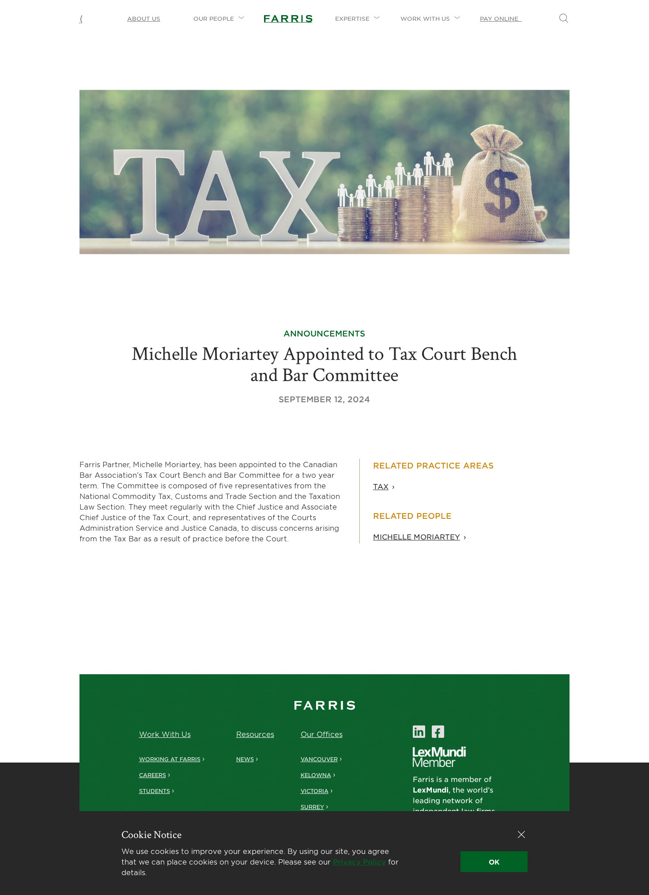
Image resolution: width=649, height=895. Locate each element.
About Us (143, 18)
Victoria (314, 790)
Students (154, 790)
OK (494, 861)
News (245, 759)
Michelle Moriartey (416, 536)
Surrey (312, 806)
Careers (152, 774)
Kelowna (316, 774)
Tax (381, 486)
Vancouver (319, 759)
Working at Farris (169, 759)
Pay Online (501, 18)
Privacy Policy (359, 861)
